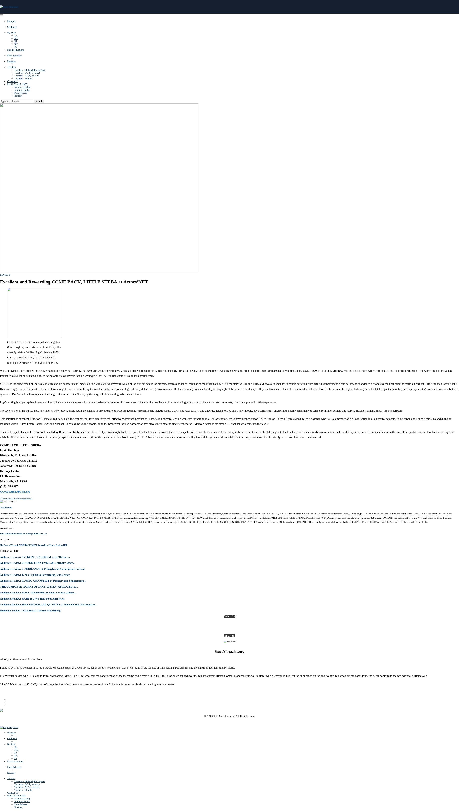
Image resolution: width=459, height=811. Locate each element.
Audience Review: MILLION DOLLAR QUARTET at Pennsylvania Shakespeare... (48, 604)
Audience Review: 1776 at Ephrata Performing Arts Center (35, 574)
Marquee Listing (22, 87)
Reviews (11, 61)
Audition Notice (22, 90)
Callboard (12, 27)
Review (18, 95)
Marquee (11, 21)
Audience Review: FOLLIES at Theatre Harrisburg (30, 610)
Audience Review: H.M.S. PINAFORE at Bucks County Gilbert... (38, 592)
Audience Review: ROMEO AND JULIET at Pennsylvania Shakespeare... (43, 580)
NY (16, 44)
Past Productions (15, 50)
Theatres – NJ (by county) (26, 75)
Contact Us (12, 81)
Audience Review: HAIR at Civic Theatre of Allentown (32, 598)
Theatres (11, 67)
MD (16, 38)
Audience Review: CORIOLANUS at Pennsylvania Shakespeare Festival (42, 568)
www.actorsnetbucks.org (15, 491)
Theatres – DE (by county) (27, 72)
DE (15, 35)
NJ (15, 41)
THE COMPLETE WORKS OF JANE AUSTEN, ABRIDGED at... (39, 586)
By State (11, 32)
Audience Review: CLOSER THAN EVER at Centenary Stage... (37, 562)
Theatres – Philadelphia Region (29, 70)
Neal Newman (6, 507)
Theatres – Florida (23, 78)
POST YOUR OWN (17, 84)
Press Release (20, 93)
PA (15, 47)
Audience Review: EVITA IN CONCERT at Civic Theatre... (35, 556)
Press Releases (14, 55)
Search (38, 101)
